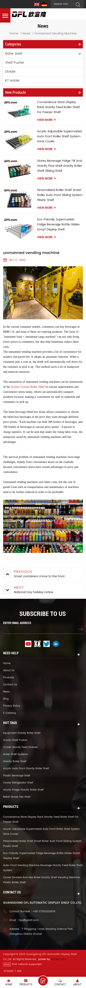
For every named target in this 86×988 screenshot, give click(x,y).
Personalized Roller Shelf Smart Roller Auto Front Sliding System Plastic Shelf (59, 195)
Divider (10, 71)
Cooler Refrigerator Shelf (18, 783)
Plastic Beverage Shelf (16, 776)
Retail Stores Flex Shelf (16, 797)
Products (8, 678)
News (26, 34)
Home (14, 34)
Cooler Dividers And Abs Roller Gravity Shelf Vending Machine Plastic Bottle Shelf (41, 880)
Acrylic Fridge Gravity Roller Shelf (23, 790)
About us (8, 670)
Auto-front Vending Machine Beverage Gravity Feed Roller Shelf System (42, 867)
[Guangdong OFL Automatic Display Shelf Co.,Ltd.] (29, 14)
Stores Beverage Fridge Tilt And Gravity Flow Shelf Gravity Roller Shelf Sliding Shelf (59, 165)
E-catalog (9, 713)
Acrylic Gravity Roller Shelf (28, 386)
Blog (6, 699)
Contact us (10, 685)
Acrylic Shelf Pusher (15, 740)
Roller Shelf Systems (15, 754)
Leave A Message (43, 980)
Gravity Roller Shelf (14, 761)
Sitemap (9, 971)
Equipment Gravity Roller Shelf (21, 733)
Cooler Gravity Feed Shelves (20, 747)
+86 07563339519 (44, 911)
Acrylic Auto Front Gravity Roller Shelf (26, 769)
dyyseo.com (58, 959)
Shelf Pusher (14, 62)
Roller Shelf (13, 53)
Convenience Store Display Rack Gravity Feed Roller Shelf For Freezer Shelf (58, 107)
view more (45, 120)
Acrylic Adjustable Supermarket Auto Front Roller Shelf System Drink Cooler (59, 136)
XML (19, 971)
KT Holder (12, 80)
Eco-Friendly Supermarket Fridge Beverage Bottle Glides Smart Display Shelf (58, 224)
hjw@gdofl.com (29, 920)
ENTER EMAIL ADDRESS (17, 623)
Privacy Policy (11, 706)
